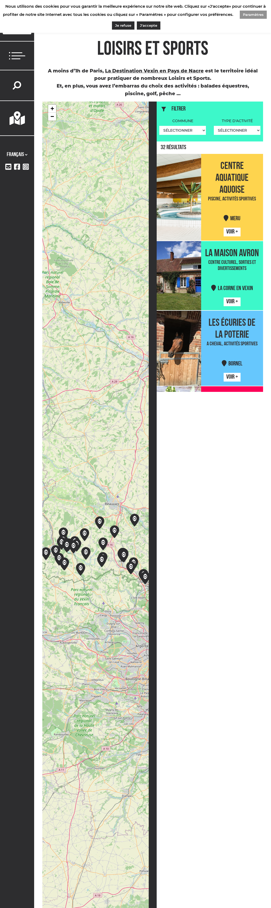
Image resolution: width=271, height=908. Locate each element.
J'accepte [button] (148, 25)
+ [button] (52, 108)
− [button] (52, 116)
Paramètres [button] (253, 14)
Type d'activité (237, 120)
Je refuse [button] (123, 25)
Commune (182, 120)
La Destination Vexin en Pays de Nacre (154, 71)
